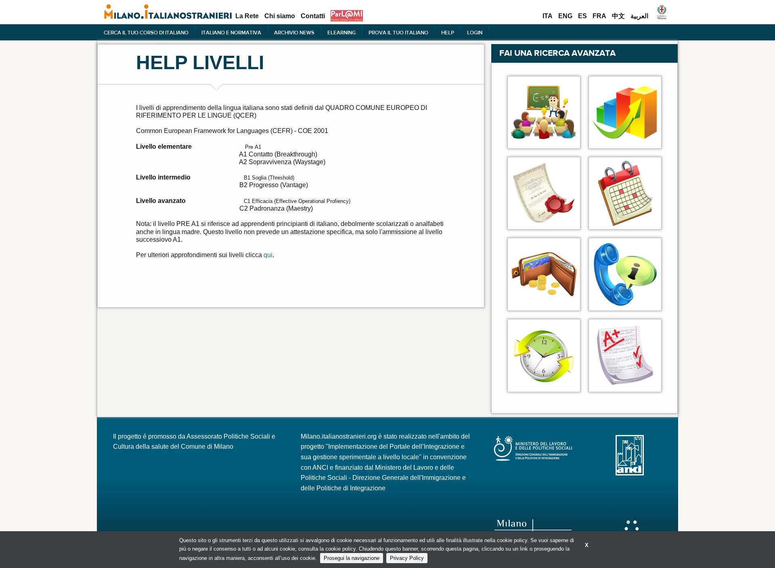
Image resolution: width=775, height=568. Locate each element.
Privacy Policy (407, 558)
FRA (599, 16)
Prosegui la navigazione (351, 558)
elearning (341, 32)
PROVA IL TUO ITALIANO (398, 32)
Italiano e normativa (231, 32)
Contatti (313, 16)
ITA (547, 16)
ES (582, 16)
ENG (565, 16)
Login (474, 32)
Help (447, 32)
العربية (639, 16)
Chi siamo (279, 16)
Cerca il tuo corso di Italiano (146, 32)
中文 (618, 16)
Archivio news (294, 32)
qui (268, 254)
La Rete (247, 16)
